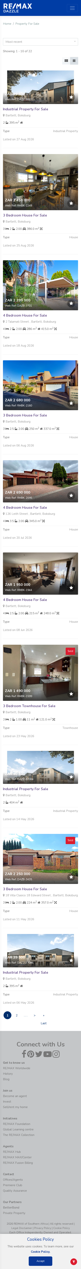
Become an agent (15, 1096)
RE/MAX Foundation (16, 1124)
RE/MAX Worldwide (16, 1068)
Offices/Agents (13, 1180)
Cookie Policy (61, 1228)
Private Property (14, 1213)
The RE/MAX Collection (18, 1135)
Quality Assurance (15, 1191)
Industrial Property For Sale (25, 109)
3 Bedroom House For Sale (25, 215)
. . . (25, 1015)
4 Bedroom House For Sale (25, 315)
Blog (6, 1079)
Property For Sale (27, 24)
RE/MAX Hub (12, 1152)
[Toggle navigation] (72, 8)
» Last (44, 1016)
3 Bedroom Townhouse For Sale (29, 706)
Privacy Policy (42, 1228)
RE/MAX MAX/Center (17, 1157)
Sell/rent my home (15, 1107)
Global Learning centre (18, 1129)
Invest (7, 1102)
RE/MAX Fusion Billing (18, 1163)
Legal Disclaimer (21, 1228)
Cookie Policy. (40, 1252)
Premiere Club (12, 1185)
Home (7, 24)
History (8, 1074)
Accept (40, 1261)
